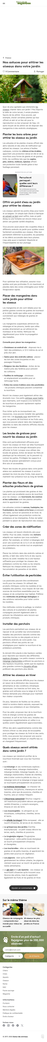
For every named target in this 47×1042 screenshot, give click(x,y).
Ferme (5, 984)
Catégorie (9, 956)
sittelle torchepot (14, 820)
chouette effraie (30, 666)
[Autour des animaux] (23, 2)
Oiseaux (6, 980)
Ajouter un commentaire (22, 888)
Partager (40, 71)
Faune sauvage (8, 990)
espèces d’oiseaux (10, 658)
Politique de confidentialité (12, 1013)
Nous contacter (8, 1006)
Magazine (6, 994)
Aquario (5, 977)
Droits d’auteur (8, 1016)
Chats (5, 974)
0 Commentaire (12, 71)
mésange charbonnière (12, 661)
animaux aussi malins (34, 398)
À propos (6, 1003)
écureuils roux (21, 416)
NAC (4, 987)
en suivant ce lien (10, 216)
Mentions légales (9, 1010)
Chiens (5, 970)
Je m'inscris (34, 956)
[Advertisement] (23, 31)
